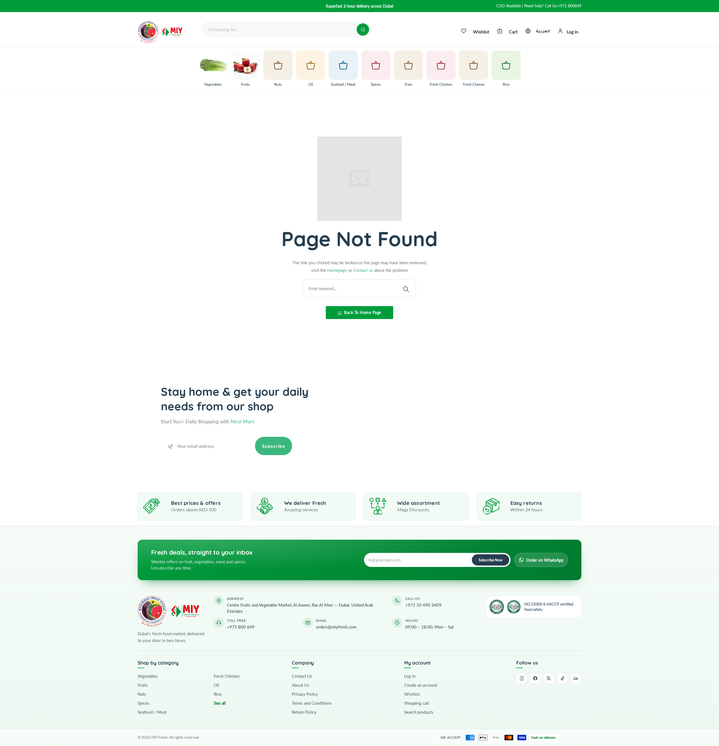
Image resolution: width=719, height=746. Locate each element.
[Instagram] (521, 678)
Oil (216, 685)
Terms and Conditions (312, 703)
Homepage (337, 270)
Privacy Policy (305, 694)
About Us (300, 685)
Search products (418, 712)
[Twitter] (548, 678)
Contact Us (302, 676)
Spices (143, 703)
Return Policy (304, 712)
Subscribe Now (490, 560)
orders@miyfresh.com (336, 626)
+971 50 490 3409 (423, 604)
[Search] (363, 29)
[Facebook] (535, 678)
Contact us (363, 270)
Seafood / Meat (152, 712)
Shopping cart (416, 703)
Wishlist (412, 694)
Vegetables (148, 676)
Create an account (420, 685)
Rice (218, 694)
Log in (409, 676)
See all (220, 703)
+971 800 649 (240, 626)
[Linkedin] (575, 678)
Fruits (143, 685)
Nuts (142, 694)
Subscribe (273, 446)
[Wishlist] (464, 31)
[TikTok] (562, 678)
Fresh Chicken (227, 676)
